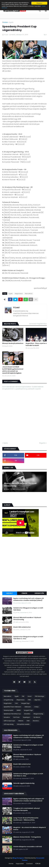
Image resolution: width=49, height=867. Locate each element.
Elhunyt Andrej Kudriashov (12, 343)
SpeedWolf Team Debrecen (12, 707)
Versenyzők (39, 593)
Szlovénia (7, 717)
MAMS (19, 710)
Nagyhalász (8, 703)
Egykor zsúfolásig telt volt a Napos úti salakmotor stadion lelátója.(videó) (28, 599)
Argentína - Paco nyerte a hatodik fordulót (36, 344)
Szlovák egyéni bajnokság (23, 783)
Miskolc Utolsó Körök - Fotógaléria (27, 837)
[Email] (30, 299)
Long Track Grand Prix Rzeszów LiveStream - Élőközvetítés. (25, 819)
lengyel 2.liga (28, 710)
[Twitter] (15, 299)
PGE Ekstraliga (39, 696)
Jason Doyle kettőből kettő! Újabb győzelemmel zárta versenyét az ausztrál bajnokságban (12, 370)
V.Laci (16, 307)
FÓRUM (37, 863)
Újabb (5, 443)
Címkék (24, 593)
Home (11, 863)
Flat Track (16, 717)
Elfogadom (39, 3)
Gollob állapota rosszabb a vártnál (27, 847)
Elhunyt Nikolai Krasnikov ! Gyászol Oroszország (20, 484)
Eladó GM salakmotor (22, 627)
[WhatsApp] (25, 299)
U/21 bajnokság (8, 724)
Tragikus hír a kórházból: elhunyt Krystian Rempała (26, 809)
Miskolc (20, 721)
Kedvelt (9, 593)
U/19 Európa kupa (9, 721)
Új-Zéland (37, 717)
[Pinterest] (20, 299)
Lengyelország (8, 700)
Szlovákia (27, 714)
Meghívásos (19, 293)
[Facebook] (10, 299)
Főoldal (5, 22)
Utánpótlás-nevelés (23, 724)
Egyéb (11, 22)
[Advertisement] (24, 564)
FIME (29, 700)
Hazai (29, 696)
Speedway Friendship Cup (12, 714)
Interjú (36, 707)
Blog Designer (18, 858)
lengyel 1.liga (25, 703)
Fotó (16, 703)
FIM (23, 696)
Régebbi (42, 443)
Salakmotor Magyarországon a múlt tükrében (28, 609)
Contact (29, 863)
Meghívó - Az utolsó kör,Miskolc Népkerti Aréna (29, 828)
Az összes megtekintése (38, 324)
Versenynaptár (8, 710)
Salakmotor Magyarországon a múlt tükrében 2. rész (28, 638)
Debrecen (28, 707)
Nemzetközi (28, 293)
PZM (28, 721)
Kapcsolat (20, 863)
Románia (36, 721)
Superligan (26, 717)
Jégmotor (37, 700)
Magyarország (38, 714)
